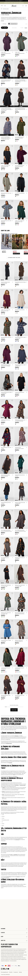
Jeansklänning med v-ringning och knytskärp (6, 641)
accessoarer (9, 876)
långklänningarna (9, 743)
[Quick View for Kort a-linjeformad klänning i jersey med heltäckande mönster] (12, 530)
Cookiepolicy (16, 972)
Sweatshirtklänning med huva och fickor (20, 475)
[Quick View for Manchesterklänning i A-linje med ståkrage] (12, 695)
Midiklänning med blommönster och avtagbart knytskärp (20, 420)
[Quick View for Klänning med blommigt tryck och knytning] (26, 557)
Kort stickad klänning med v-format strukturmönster (19, 137)
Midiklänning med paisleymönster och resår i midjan (19, 448)
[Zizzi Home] (14, 5)
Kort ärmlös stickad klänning (19, 193)
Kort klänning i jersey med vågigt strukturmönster (20, 81)
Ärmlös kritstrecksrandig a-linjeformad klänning (5, 475)
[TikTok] (6, 968)
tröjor (12, 854)
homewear (10, 762)
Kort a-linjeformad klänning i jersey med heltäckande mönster (6, 531)
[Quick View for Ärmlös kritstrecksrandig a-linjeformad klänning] (12, 475)
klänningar (16, 735)
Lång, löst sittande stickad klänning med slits (5, 283)
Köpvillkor (11, 972)
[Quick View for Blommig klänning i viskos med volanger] (12, 447)
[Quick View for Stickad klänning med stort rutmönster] (12, 81)
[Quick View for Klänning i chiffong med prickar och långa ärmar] (26, 502)
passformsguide (22, 785)
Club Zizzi (3, 932)
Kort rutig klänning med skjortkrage (5, 558)
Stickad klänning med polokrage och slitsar (20, 283)
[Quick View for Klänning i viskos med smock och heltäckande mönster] (12, 138)
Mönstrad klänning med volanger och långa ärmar (20, 338)
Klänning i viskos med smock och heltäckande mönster (6, 138)
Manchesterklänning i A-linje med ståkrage (5, 696)
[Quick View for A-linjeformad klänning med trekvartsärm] (26, 392)
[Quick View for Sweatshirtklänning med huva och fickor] (26, 475)
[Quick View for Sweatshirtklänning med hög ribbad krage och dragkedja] (12, 365)
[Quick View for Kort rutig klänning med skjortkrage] (12, 557)
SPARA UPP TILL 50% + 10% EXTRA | (14, 2)
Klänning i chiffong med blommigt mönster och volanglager (19, 641)
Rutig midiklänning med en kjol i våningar (20, 110)
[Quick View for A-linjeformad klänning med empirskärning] (12, 668)
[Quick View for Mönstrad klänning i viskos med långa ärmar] (12, 193)
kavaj (14, 774)
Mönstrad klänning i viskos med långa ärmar (6, 194)
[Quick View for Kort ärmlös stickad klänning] (26, 193)
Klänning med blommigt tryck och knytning (20, 558)
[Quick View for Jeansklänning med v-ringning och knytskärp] (12, 640)
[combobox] (14, 9)
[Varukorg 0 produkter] (26, 5)
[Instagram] (2, 968)
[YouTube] (8, 968)
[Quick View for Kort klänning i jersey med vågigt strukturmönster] (26, 81)
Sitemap (20, 972)
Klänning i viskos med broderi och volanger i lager (6, 586)
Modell (26, 27)
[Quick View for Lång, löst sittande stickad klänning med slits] (12, 282)
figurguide (17, 785)
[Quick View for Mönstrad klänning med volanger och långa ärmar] (26, 337)
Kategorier (3, 928)
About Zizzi (3, 940)
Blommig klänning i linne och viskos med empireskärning (19, 613)
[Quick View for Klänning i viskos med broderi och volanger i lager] (12, 585)
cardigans (15, 854)
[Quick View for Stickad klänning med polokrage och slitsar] (26, 282)
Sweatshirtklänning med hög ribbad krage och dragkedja (5, 365)
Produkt (22, 27)
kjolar (16, 776)
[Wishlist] (12, 32)
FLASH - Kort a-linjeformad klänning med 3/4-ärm (5, 166)
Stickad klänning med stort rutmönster (5, 81)
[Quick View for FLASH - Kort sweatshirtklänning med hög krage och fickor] (12, 52)
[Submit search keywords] (1, 8)
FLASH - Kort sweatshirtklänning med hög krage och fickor (5, 53)
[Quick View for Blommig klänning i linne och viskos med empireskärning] (26, 612)
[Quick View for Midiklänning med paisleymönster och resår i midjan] (26, 447)
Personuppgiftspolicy (4, 972)
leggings (17, 876)
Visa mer (2, 20)
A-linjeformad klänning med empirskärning (5, 668)
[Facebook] (4, 968)
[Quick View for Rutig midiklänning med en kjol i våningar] (26, 109)
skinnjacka (17, 839)
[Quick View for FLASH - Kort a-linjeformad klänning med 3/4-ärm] (12, 165)
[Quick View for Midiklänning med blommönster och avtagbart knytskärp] (26, 420)
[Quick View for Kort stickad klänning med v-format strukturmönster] (26, 137)
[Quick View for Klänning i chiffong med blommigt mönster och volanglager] (26, 640)
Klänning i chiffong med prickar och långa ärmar (20, 503)
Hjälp (2, 936)
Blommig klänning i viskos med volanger (6, 448)
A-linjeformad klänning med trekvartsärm (19, 393)
